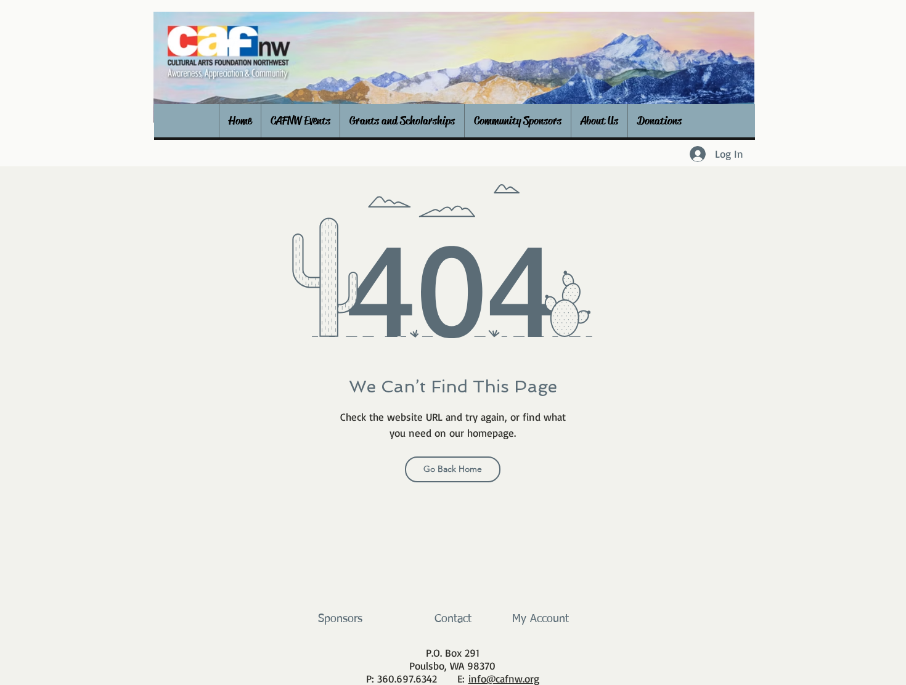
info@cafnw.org (503, 678)
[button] (300, 120)
